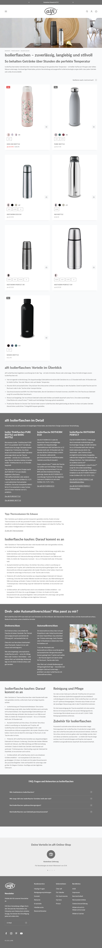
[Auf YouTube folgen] (21, 933)
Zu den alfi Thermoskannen (14, 531)
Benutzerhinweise (40, 911)
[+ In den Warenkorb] (46, 127)
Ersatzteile (37, 903)
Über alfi (59, 889)
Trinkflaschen (15, 50)
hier (8, 914)
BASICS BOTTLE (13, 355)
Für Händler (60, 892)
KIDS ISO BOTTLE (13, 144)
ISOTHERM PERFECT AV (16, 285)
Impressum (76, 892)
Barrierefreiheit (77, 896)
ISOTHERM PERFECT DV (63, 285)
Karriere (59, 900)
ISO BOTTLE (58, 214)
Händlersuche (39, 907)
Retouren (37, 900)
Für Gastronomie (62, 896)
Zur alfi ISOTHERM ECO (45, 486)
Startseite (7, 50)
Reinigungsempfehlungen (42, 892)
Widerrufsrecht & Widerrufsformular (78, 908)
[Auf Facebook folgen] (6, 933)
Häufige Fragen (39, 889)
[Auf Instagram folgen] (11, 933)
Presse (58, 903)
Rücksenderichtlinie (79, 900)
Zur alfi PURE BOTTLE (13, 496)
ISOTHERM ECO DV (14, 214)
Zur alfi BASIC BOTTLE (13, 500)
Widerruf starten (78, 913)
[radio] (8, 134)
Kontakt (37, 896)
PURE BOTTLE (59, 144)
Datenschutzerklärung (80, 903)
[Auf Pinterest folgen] (16, 933)
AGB (74, 889)
